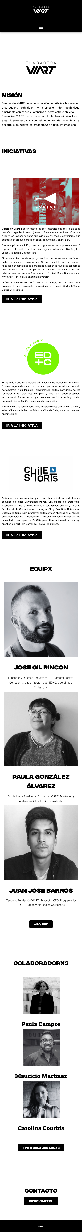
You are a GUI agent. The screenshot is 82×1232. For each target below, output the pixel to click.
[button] (41, 27)
